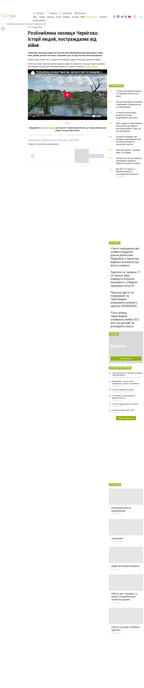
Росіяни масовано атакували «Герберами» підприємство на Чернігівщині (129, 104)
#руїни (70, 140)
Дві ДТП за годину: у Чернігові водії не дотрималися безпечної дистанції (127, 173)
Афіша (35, 17)
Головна (40, 13)
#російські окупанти (49, 140)
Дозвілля (42, 17)
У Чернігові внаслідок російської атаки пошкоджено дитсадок (127, 115)
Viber (44, 128)
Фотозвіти (75, 17)
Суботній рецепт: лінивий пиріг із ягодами (128, 151)
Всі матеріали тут (126, 359)
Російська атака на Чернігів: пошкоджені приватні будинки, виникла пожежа (129, 161)
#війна (76, 140)
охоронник (117, 538)
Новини (53, 13)
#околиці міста (62, 140)
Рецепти (118, 346)
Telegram (52, 128)
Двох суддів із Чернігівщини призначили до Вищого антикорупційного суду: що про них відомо (129, 127)
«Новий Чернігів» (91, 66)
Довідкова (66, 17)
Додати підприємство (126, 418)
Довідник (67, 13)
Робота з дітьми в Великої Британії (125, 628)
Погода (58, 17)
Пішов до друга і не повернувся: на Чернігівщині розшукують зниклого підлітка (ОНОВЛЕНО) (124, 299)
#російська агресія (34, 140)
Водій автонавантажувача (125, 566)
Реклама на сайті (92, 17)
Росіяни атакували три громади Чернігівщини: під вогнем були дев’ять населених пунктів (128, 140)
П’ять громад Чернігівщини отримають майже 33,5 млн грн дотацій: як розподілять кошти (125, 319)
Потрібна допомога (39, 20)
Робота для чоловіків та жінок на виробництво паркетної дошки (124, 596)
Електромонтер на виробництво (121, 509)
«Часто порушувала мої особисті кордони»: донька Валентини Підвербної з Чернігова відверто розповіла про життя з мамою (125, 257)
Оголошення (103, 17)
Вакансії (81, 13)
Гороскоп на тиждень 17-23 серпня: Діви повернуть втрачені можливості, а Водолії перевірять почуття (126, 278)
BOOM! (82, 17)
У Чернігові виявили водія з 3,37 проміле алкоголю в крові (129, 93)
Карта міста (50, 17)
